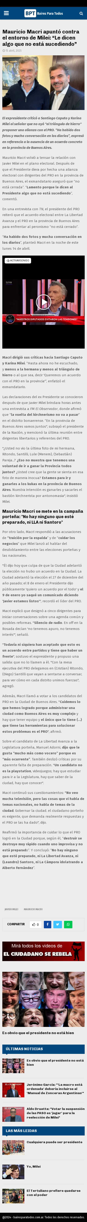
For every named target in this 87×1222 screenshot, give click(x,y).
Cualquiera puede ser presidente (54, 1142)
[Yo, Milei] (13, 1172)
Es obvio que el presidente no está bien (38, 1033)
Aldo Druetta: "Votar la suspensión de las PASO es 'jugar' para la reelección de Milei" (56, 1113)
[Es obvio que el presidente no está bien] (43, 999)
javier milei (11, 909)
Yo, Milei (34, 1167)
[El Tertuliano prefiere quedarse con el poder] (13, 1196)
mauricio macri (33, 909)
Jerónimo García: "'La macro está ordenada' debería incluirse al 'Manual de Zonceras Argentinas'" (55, 1089)
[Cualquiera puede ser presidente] (13, 1147)
